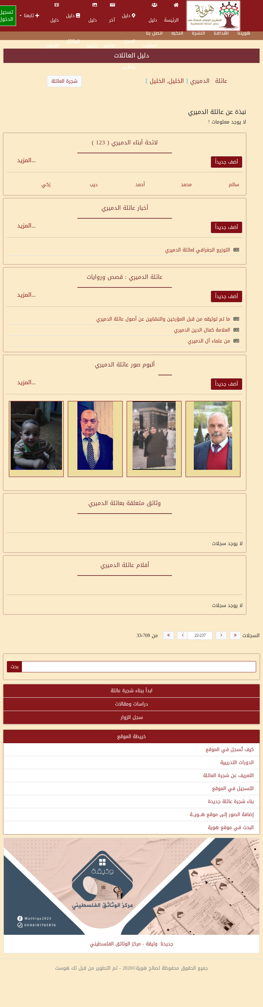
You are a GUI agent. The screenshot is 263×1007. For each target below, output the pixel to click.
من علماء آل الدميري (209, 341)
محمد (186, 184)
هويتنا (243, 33)
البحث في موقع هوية (231, 827)
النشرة (198, 33)
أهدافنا (221, 33)
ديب (94, 184)
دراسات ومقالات (131, 704)
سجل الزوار (132, 717)
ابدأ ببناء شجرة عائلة (131, 690)
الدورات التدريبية (237, 762)
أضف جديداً (226, 162)
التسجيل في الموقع (233, 788)
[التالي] (182, 635)
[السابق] (221, 635)
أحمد (140, 184)
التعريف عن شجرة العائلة (228, 775)
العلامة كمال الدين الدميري (202, 330)
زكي (46, 184)
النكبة (177, 33)
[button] (29, 15)
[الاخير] (168, 635)
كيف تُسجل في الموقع (229, 749)
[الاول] (235, 635)
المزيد (24, 160)
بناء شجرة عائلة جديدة (231, 801)
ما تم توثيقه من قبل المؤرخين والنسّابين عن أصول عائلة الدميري (163, 319)
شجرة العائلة (64, 81)
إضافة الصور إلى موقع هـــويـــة (222, 814)
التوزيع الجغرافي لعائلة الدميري (197, 250)
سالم (234, 184)
